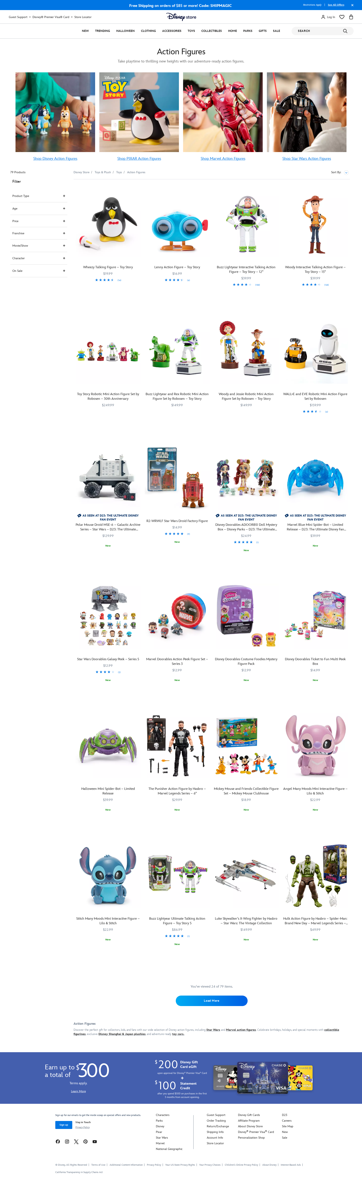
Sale (276, 31)
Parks (247, 31)
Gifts (263, 31)
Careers (287, 1120)
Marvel (160, 1143)
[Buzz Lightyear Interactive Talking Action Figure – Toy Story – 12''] (246, 224)
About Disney (269, 1164)
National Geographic (169, 1149)
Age (14, 208)
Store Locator (83, 17)
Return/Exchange (218, 1126)
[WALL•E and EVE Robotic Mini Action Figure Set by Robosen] (315, 351)
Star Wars (162, 1137)
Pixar (159, 1132)
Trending (102, 31)
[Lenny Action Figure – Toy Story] (177, 224)
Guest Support (18, 17)
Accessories (171, 31)
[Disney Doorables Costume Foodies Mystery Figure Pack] (246, 616)
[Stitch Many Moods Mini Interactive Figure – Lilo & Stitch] (108, 875)
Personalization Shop (251, 1137)
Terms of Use (98, 1164)
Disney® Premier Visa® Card (50, 17)
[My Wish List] (341, 17)
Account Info (215, 1137)
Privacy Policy (82, 1127)
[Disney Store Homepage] (181, 17)
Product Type (20, 196)
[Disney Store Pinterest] (85, 1141)
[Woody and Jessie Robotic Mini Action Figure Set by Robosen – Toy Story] (246, 351)
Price (15, 221)
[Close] (351, 7)
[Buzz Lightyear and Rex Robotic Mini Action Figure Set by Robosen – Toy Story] (177, 351)
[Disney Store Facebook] (57, 1141)
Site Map (287, 1126)
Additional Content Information (126, 1164)
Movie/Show (20, 245)
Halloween (125, 31)
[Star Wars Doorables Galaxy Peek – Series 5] (108, 616)
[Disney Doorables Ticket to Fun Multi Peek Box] (315, 616)
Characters (162, 1115)
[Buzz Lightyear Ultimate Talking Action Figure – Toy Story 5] (177, 875)
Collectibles (211, 31)
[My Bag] (351, 17)
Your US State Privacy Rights (180, 1164)
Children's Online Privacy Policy (241, 1164)
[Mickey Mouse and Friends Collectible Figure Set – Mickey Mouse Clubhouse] (246, 746)
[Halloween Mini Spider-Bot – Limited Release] (108, 746)
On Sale (17, 271)
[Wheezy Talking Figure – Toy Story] (108, 224)
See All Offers (336, 5)
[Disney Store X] (76, 1141)
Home (232, 31)
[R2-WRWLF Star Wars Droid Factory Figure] (177, 477)
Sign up (63, 1124)
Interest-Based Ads (291, 1164)
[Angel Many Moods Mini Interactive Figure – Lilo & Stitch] (315, 746)
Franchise (18, 233)
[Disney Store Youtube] (94, 1141)
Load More (211, 1000)
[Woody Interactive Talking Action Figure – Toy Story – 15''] (315, 224)
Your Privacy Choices (210, 1165)
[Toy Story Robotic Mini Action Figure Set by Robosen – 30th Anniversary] (108, 351)
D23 (284, 1115)
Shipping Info (215, 1132)
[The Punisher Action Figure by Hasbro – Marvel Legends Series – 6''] (177, 746)
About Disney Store (250, 1126)
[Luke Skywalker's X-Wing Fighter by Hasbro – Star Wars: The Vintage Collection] (246, 875)
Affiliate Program (249, 1120)
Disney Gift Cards (249, 1115)
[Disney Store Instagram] (67, 1141)
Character (18, 258)
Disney (160, 1126)
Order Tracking (216, 1120)
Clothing (148, 31)
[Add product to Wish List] (138, 188)
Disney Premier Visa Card (256, 1132)
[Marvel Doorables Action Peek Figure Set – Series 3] (177, 616)
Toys (191, 31)
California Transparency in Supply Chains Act (79, 1172)
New (85, 31)
